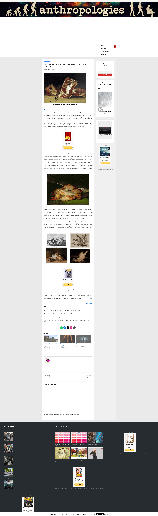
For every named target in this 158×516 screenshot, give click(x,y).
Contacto (103, 54)
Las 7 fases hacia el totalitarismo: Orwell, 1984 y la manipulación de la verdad (17, 490)
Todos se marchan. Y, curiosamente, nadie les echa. (13, 466)
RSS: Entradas (108, 426)
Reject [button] (102, 514)
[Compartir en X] (68, 327)
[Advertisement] (79, 27)
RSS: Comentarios (109, 427)
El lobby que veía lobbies (92, 460)
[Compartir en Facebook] (64, 327)
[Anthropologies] (79, 9)
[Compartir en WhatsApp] (61, 327)
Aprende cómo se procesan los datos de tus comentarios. (69, 414)
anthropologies (47, 69)
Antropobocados (47, 61)
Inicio (102, 39)
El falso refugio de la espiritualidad (10, 478)
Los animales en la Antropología (76, 460)
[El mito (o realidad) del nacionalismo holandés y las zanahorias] (67, 339)
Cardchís (105, 124)
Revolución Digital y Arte (92, 444)
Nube (102, 45)
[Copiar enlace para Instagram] (71, 327)
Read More (106, 514)
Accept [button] (98, 514)
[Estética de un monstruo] (83, 339)
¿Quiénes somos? (105, 51)
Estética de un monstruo (80, 343)
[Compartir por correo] (74, 327)
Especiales (103, 48)
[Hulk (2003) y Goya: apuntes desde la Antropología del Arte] (51, 339)
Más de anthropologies (56, 360)
